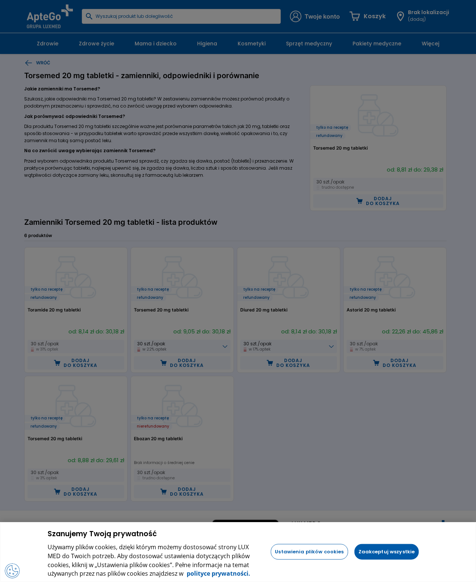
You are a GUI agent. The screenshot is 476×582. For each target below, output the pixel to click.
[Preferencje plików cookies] (12, 570)
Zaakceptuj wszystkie (386, 551)
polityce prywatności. (217, 574)
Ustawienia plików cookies (309, 551)
